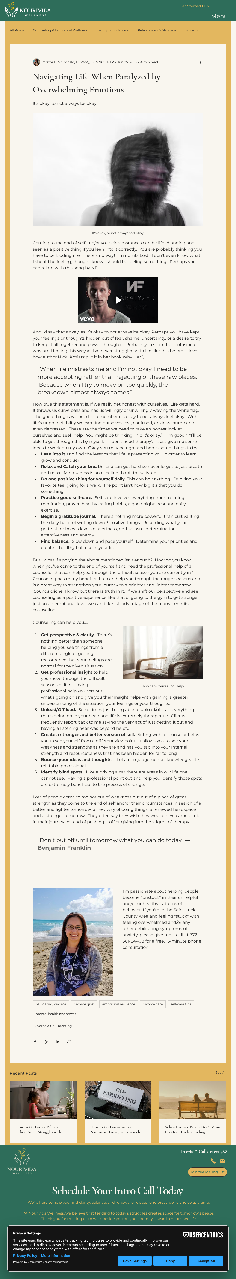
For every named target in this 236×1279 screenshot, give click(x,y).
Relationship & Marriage (157, 30)
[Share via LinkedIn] (57, 1042)
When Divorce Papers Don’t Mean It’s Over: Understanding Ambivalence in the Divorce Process (192, 1129)
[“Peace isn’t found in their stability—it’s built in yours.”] (43, 1100)
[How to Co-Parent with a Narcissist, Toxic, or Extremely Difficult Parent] (118, 1100)
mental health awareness (56, 1014)
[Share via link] (69, 1042)
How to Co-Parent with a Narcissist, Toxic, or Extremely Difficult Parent (115, 1129)
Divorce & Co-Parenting (53, 1026)
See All (220, 1072)
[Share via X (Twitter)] (46, 1042)
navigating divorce (51, 1004)
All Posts (17, 30)
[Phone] (213, 1161)
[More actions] (200, 62)
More (190, 30)
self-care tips (181, 1004)
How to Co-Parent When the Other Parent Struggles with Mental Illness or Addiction (38, 1129)
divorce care (153, 1004)
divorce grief (84, 1004)
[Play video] (118, 300)
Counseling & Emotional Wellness (60, 30)
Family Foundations (112, 30)
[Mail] (222, 1161)
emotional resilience (118, 1004)
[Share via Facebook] (35, 1042)
